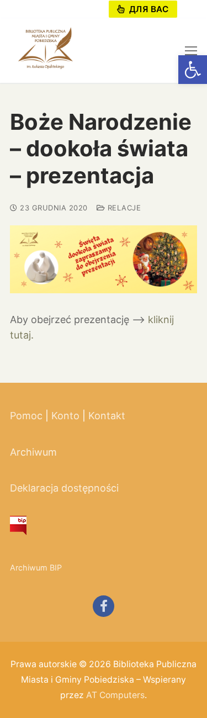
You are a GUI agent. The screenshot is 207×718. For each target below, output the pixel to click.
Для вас (147, 9)
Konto (65, 415)
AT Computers (115, 695)
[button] (192, 69)
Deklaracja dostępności (64, 488)
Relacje (123, 207)
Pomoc (26, 415)
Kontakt (106, 415)
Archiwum (33, 452)
